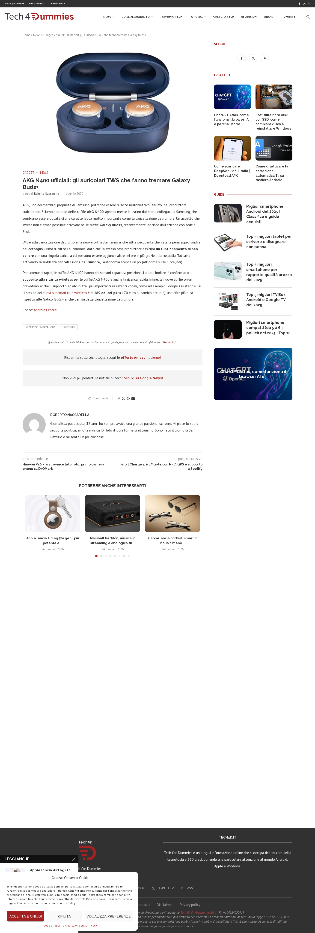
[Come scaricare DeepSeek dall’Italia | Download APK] (232, 148)
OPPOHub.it (37, 3)
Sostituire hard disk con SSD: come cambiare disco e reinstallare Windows (273, 122)
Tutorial (196, 16)
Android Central (45, 309)
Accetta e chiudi (25, 916)
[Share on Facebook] (119, 398)
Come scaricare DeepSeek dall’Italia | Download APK (232, 170)
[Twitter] (304, 3)
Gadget (48, 35)
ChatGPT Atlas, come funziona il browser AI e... (253, 374)
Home (26, 35)
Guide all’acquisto (136, 16)
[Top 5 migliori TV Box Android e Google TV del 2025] (228, 301)
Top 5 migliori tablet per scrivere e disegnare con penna (269, 241)
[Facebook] (299, 3)
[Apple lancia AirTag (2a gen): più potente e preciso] (52, 513)
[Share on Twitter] (123, 398)
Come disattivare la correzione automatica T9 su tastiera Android (272, 173)
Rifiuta (64, 916)
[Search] (308, 17)
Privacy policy (190, 904)
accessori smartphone (40, 327)
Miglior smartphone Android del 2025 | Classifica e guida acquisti (264, 214)
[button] (31, 529)
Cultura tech (223, 16)
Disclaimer (165, 904)
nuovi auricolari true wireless (65, 292)
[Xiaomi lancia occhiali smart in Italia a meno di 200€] (172, 513)
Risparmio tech (171, 16)
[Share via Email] (133, 398)
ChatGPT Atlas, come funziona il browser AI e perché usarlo (232, 119)
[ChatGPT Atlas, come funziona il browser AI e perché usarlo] (232, 97)
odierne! (141, 357)
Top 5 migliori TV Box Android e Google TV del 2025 (265, 299)
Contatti (143, 904)
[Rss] (309, 3)
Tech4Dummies (14, 3)
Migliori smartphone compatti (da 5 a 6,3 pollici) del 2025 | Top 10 (268, 327)
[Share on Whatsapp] (128, 398)
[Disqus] (112, 629)
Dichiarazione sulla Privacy (80, 925)
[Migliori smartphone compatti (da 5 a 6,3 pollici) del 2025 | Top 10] (228, 329)
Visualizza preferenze (108, 916)
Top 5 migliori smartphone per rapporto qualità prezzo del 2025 (269, 272)
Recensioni (249, 16)
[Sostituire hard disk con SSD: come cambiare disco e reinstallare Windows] (274, 97)
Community (57, 3)
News (107, 16)
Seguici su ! (143, 378)
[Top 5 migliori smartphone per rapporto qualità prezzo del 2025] (228, 271)
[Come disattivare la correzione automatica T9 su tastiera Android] (274, 148)
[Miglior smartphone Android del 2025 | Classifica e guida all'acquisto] (228, 213)
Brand (268, 16)
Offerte (289, 16)
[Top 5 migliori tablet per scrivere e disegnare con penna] (228, 243)
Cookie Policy (52, 925)
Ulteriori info (169, 342)
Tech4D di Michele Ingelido (198, 912)
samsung (69, 327)
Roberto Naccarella (46, 194)
